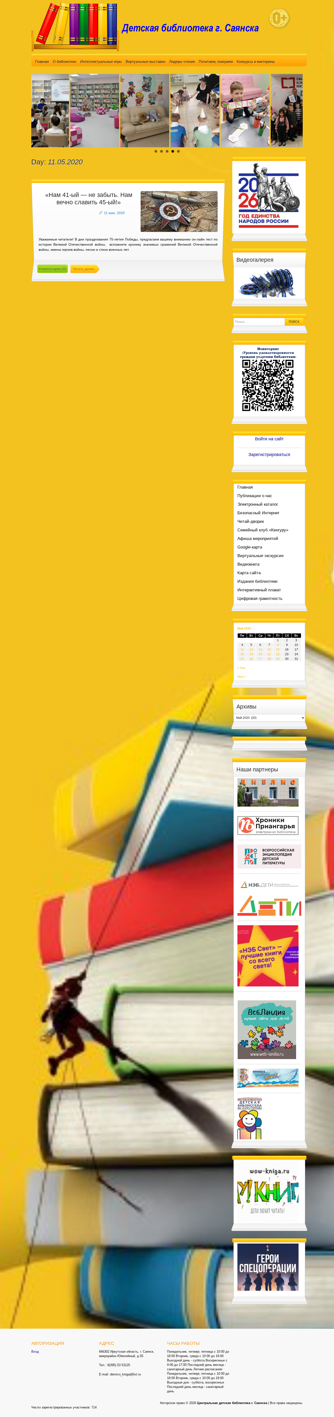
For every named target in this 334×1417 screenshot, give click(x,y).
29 (277, 659)
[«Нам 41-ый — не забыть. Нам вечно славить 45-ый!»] (179, 211)
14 (269, 649)
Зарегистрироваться (269, 454)
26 (251, 659)
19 (251, 654)
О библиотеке (64, 61)
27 (260, 659)
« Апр (241, 668)
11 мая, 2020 (114, 213)
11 (242, 649)
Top (322, 1405)
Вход (35, 1351)
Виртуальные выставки (145, 61)
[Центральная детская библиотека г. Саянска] (149, 26)
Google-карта (249, 547)
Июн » (241, 676)
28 (269, 659)
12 (251, 649)
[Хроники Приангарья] (268, 825)
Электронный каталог (257, 504)
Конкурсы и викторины (256, 61)
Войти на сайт (269, 438)
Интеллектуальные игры (101, 61)
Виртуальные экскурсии (260, 555)
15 (277, 649)
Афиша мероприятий (257, 538)
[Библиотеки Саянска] (268, 792)
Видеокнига (248, 564)
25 (242, 659)
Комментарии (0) (52, 269)
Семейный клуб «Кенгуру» (262, 530)
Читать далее (83, 269)
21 (269, 654)
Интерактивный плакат (259, 590)
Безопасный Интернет (258, 513)
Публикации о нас (254, 495)
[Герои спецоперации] (268, 1267)
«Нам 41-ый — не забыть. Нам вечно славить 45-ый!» (88, 198)
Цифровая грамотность (259, 598)
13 (260, 649)
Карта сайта (249, 573)
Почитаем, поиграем (216, 61)
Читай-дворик (250, 521)
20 (260, 654)
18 (242, 654)
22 (277, 654)
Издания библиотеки (257, 581)
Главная (42, 61)
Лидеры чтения (182, 61)
